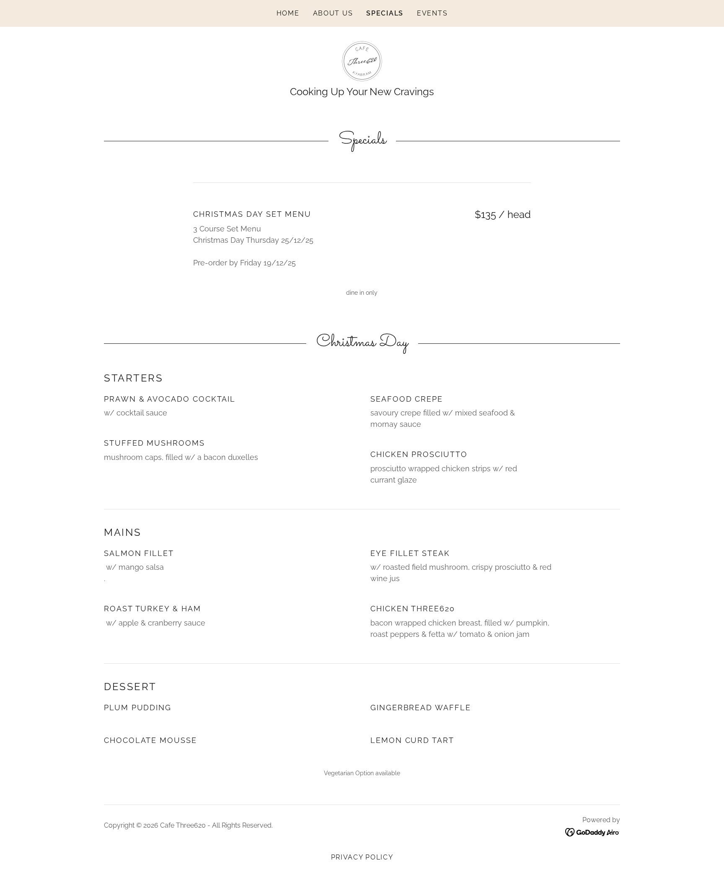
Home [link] (288, 13)
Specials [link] (384, 13)
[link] (362, 60)
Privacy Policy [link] (362, 857)
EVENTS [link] (432, 13)
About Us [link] (333, 13)
